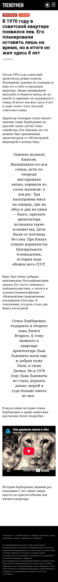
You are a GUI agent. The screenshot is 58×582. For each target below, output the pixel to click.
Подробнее (37, 538)
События (24, 15)
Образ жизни (10, 15)
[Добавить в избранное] (47, 5)
